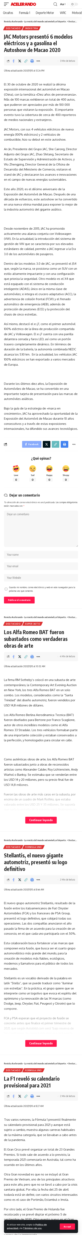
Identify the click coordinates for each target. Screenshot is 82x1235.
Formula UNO (33, 847)
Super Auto (32, 624)
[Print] (32, 61)
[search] (55, 4)
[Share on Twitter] (19, 61)
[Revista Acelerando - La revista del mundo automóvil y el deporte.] (23, 4)
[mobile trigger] (7, 4)
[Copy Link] (26, 61)
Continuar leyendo (41, 820)
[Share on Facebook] (13, 61)
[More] (38, 61)
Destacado (13, 28)
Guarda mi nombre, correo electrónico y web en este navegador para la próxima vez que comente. (42, 589)
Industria (31, 28)
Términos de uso (32, 1228)
